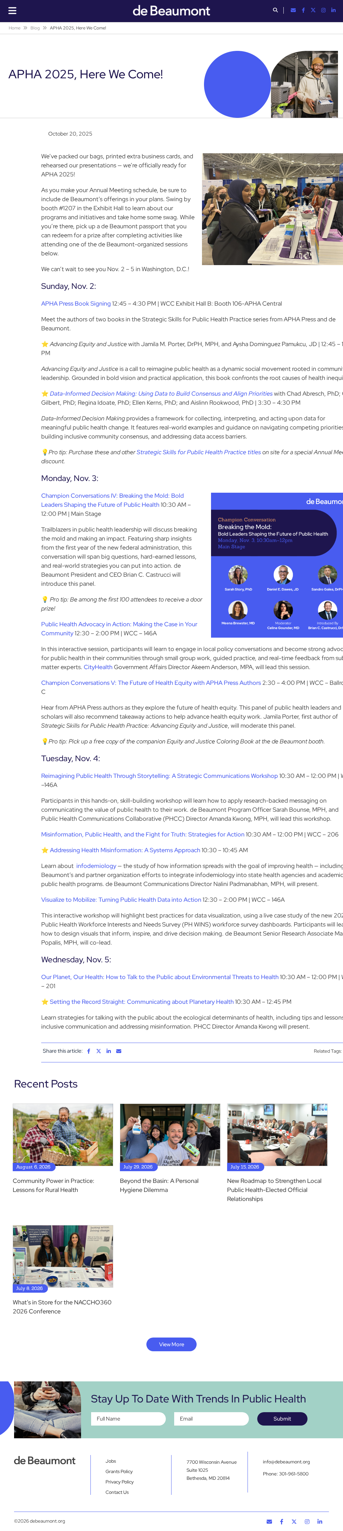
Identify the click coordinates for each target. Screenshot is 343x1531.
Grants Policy (119, 1471)
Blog (35, 28)
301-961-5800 (293, 1474)
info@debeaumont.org (286, 1462)
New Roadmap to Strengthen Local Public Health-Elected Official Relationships (274, 1190)
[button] (275, 10)
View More (171, 1344)
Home (14, 28)
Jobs (111, 1461)
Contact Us (117, 1492)
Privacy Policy (120, 1482)
